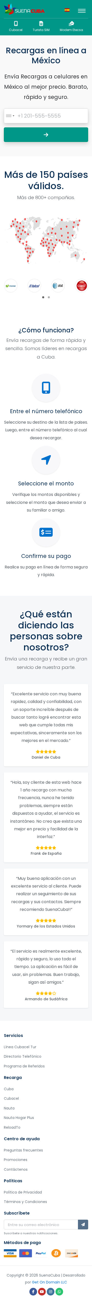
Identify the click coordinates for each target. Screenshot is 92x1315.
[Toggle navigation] (82, 9)
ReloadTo (12, 1127)
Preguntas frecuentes (23, 1150)
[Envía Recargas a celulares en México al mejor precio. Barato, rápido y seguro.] (24, 9)
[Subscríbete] (83, 1224)
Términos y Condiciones (25, 1201)
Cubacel (15, 30)
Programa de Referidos (24, 1066)
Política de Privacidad (23, 1192)
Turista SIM (41, 30)
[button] (43, 297)
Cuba (9, 1088)
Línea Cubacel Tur (20, 1046)
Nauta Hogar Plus (19, 1117)
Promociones (15, 1159)
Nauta (9, 1108)
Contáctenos (16, 1169)
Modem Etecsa (71, 30)
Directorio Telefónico (22, 1056)
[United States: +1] (10, 116)
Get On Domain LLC (49, 1282)
